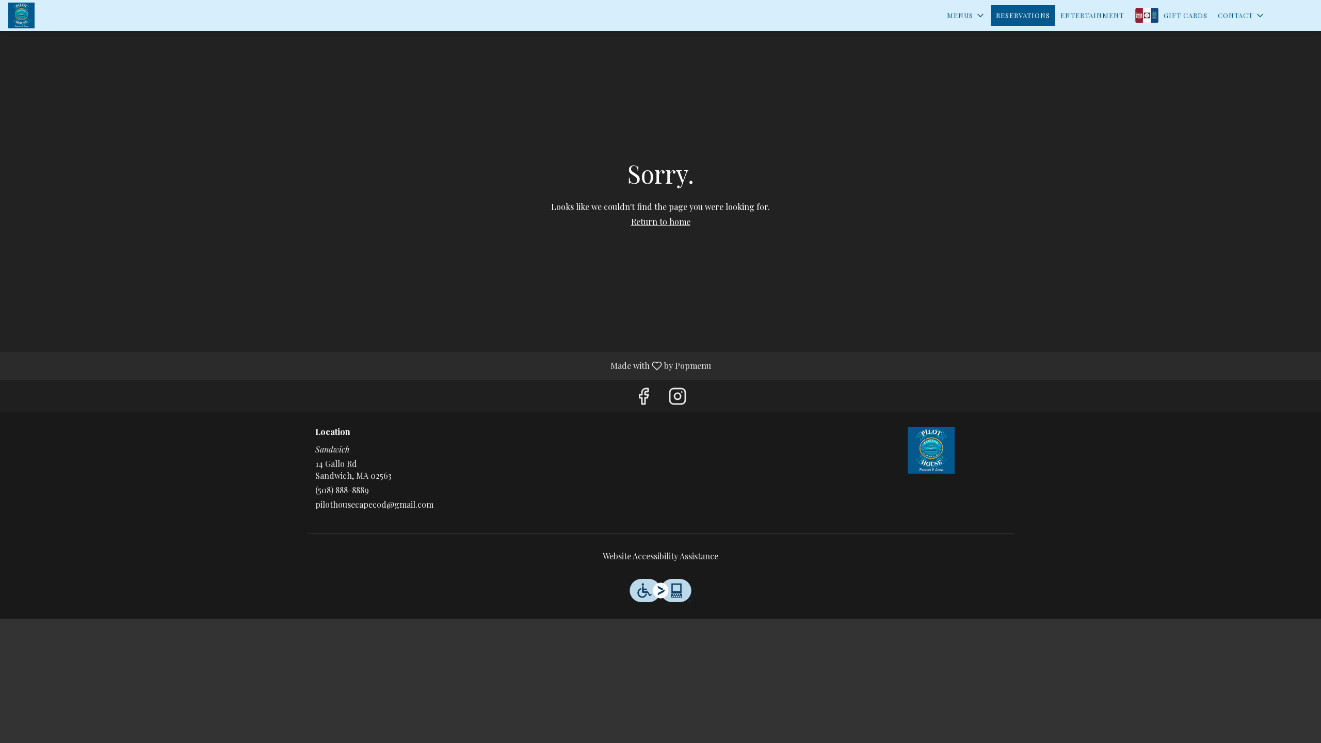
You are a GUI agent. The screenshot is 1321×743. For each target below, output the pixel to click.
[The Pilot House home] (54, 15)
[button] (966, 15)
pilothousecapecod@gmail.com (374, 504)
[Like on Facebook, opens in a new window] (643, 398)
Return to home (660, 221)
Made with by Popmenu (359, 365)
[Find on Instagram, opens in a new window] (677, 398)
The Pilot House (931, 450)
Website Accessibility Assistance (660, 556)
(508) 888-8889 (342, 489)
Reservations (1023, 15)
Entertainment (1092, 15)
